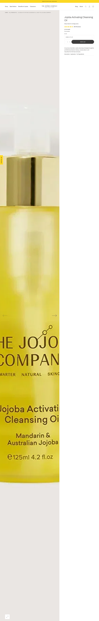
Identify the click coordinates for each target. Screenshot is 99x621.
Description (67, 54)
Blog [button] (76, 6)
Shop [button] (6, 6)
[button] (86, 6)
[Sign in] (89, 6)
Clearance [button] (33, 6)
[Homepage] (49, 6)
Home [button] (6, 12)
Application (73, 54)
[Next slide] (54, 315)
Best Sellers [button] (13, 6)
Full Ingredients (80, 54)
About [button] (81, 6)
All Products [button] (13, 12)
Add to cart (82, 41)
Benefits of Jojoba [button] (23, 6)
